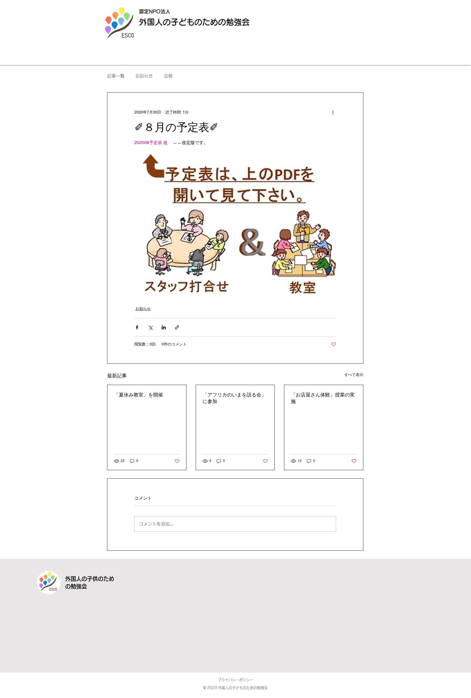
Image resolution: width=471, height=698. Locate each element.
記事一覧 (116, 76)
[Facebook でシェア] (137, 327)
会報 (168, 76)
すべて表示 (353, 374)
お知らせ (144, 76)
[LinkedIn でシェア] (163, 327)
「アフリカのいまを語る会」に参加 (234, 398)
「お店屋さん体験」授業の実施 (323, 398)
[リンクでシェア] (177, 327)
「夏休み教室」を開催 (138, 395)
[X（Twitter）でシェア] (150, 327)
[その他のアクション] (333, 112)
